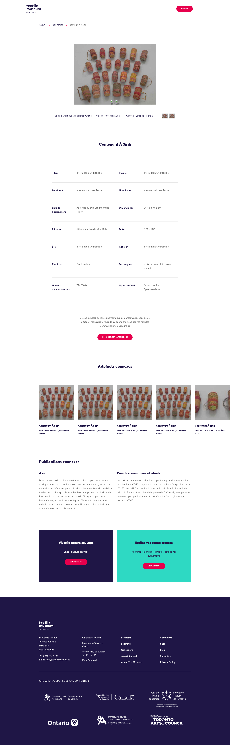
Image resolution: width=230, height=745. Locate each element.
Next (118, 377)
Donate (184, 8)
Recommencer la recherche (115, 337)
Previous (112, 377)
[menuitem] (134, 639)
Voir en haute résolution (108, 116)
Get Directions (46, 650)
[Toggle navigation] (202, 8)
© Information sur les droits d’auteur (73, 116)
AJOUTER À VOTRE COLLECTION (139, 116)
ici (129, 326)
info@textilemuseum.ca (58, 660)
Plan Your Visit (89, 660)
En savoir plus (76, 562)
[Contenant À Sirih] (56, 402)
